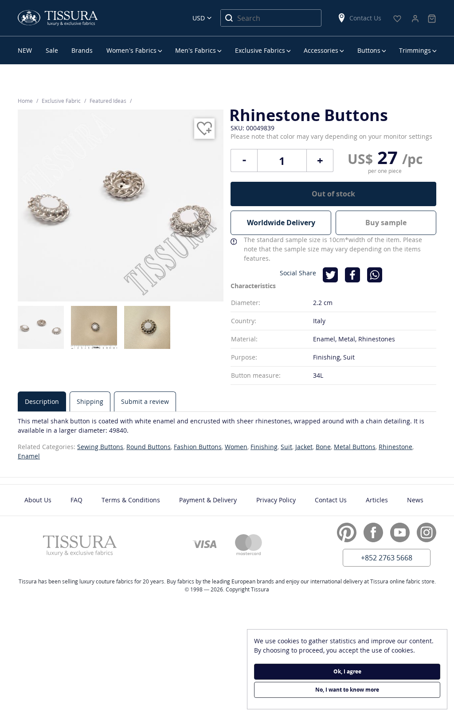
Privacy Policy (276, 500)
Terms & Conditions (131, 500)
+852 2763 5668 (386, 558)
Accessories (321, 50)
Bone (323, 446)
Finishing (264, 446)
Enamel (29, 456)
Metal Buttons (355, 446)
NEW (25, 50)
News (415, 500)
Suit (286, 446)
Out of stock (333, 194)
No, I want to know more (347, 689)
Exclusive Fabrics (260, 50)
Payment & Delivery (208, 500)
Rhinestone (395, 446)
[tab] (42, 401)
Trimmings (415, 50)
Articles (377, 500)
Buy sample (386, 222)
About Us (37, 500)
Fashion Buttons (198, 446)
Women (236, 446)
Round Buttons (148, 446)
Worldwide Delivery (281, 222)
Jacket (304, 446)
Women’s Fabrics (131, 50)
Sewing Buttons (100, 446)
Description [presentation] (42, 401)
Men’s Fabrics (195, 50)
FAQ (76, 500)
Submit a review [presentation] (145, 401)
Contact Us (365, 18)
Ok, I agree (347, 671)
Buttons (368, 50)
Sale (52, 50)
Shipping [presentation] (90, 401)
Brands (82, 50)
